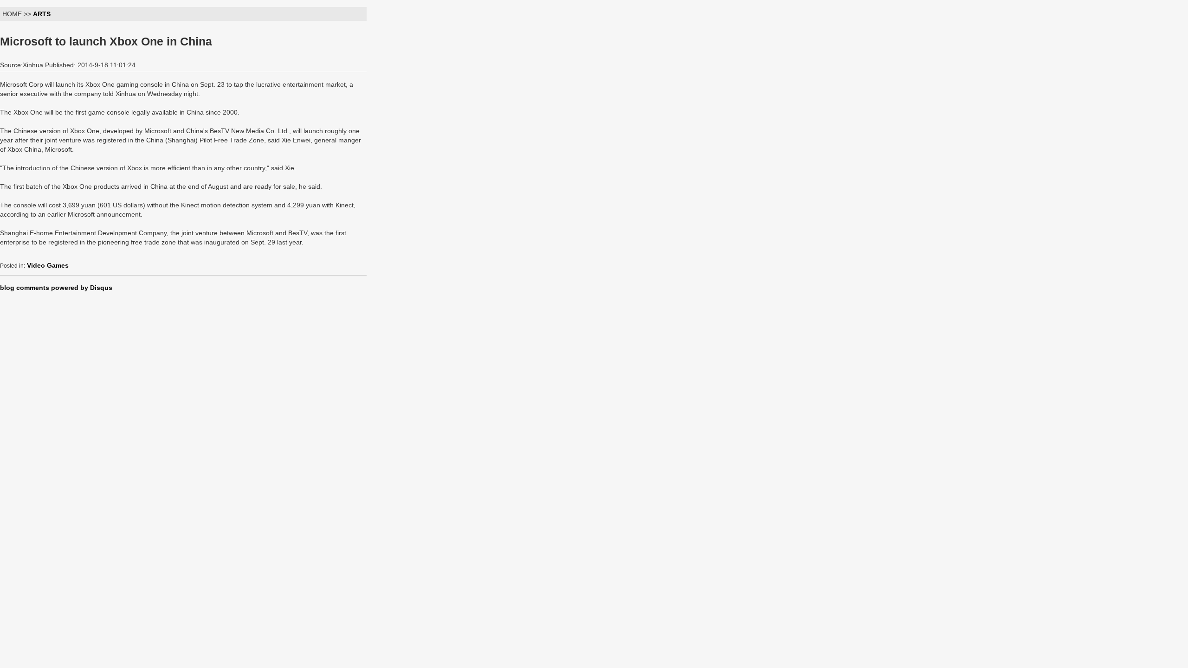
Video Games (48, 265)
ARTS (42, 14)
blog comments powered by (56, 287)
